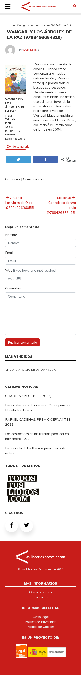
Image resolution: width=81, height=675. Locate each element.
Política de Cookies (41, 627)
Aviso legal (40, 617)
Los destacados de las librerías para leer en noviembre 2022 (37, 436)
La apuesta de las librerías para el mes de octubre (35, 450)
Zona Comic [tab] (48, 369)
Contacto (41, 597)
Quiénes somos (40, 592)
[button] (75, 6)
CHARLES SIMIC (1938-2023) (28, 396)
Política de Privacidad (40, 622)
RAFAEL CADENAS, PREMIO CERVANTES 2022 (38, 421)
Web (31, 270)
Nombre (11, 235)
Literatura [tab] (13, 369)
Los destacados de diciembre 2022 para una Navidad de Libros (38, 407)
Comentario (13, 288)
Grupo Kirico (29, 49)
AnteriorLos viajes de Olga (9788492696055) (19, 202)
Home (13, 25)
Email (9, 252)
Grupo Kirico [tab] (30, 369)
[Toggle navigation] (8, 6)
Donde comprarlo (18, 146)
